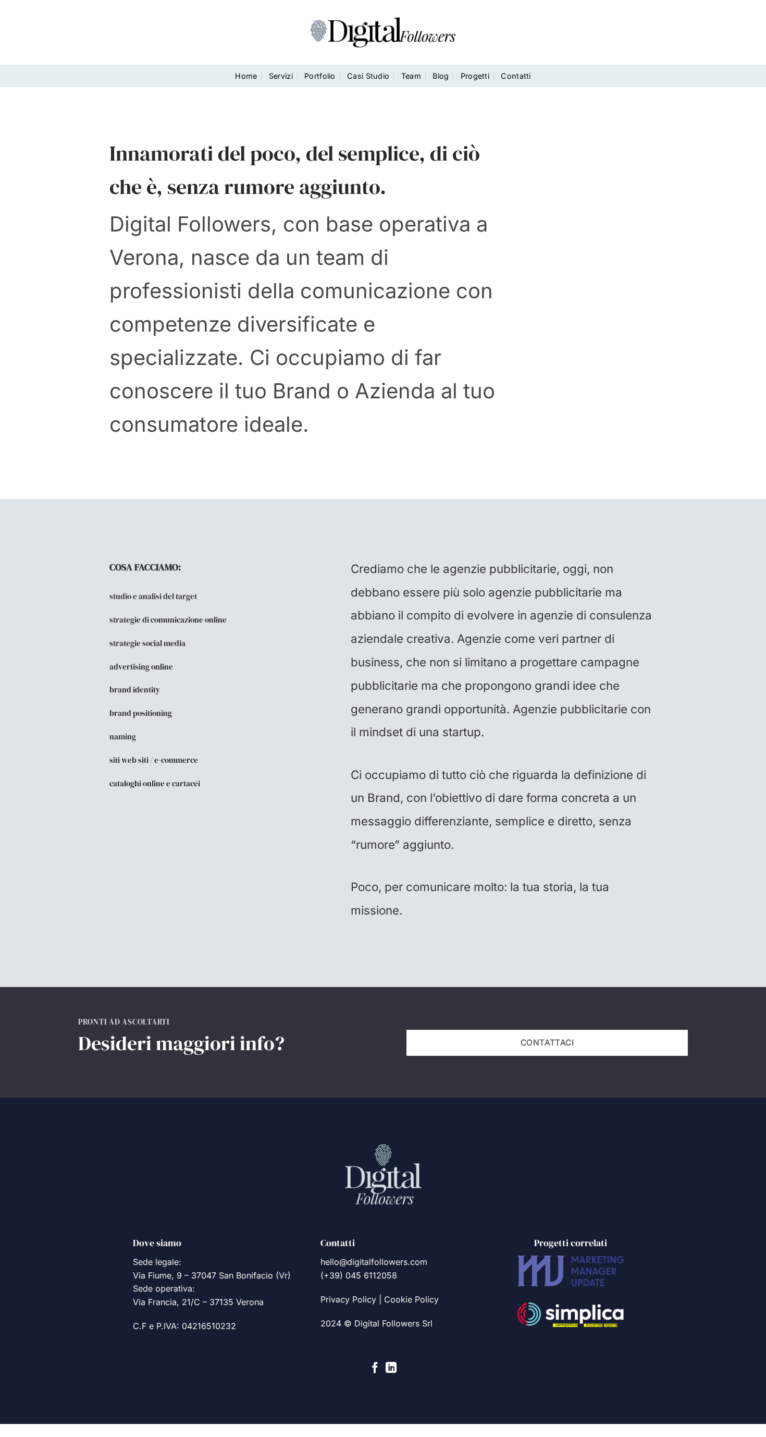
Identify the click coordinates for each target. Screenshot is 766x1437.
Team (411, 75)
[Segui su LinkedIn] (391, 1368)
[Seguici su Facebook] (374, 1368)
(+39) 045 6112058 (358, 1275)
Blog (441, 75)
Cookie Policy (411, 1299)
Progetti (475, 75)
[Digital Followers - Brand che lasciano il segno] (383, 32)
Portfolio (320, 75)
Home (246, 75)
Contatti (515, 75)
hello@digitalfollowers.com (373, 1262)
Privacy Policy (348, 1299)
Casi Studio (368, 75)
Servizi (281, 75)
